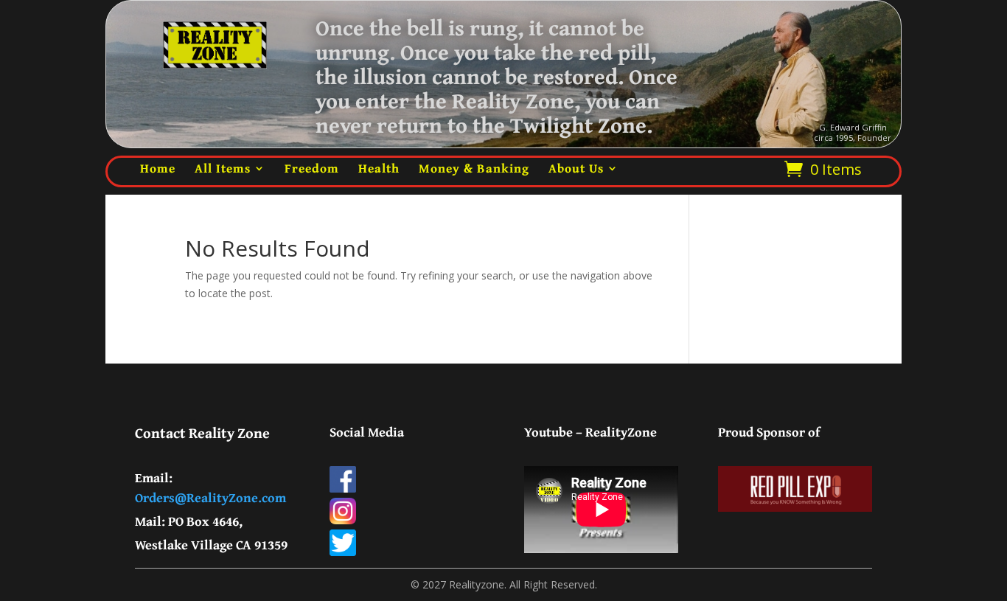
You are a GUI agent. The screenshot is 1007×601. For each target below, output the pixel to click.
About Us (576, 168)
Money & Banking (474, 168)
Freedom (312, 168)
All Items (223, 168)
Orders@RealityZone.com (210, 497)
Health (379, 168)
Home (157, 168)
